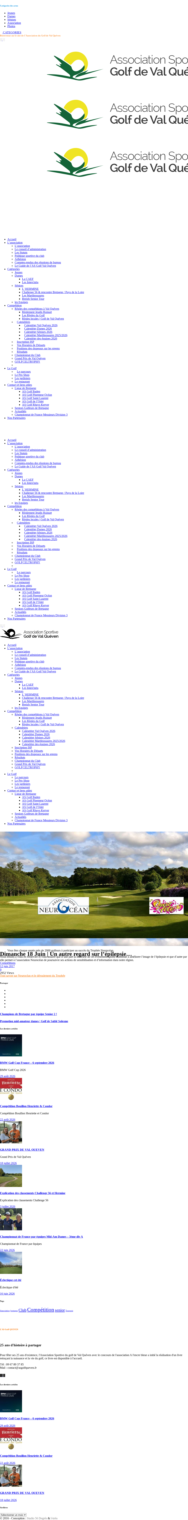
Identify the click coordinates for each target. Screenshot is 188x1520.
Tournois (69, 1311)
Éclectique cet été (10, 1280)
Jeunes (11, 13)
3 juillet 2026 (7, 1206)
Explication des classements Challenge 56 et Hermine (32, 1193)
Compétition (40, 1309)
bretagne (14, 1311)
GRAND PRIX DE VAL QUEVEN (22, 1149)
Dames (11, 16)
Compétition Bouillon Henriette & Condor (26, 1106)
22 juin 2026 (7, 1250)
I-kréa (54, 1518)
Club (22, 1310)
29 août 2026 (7, 1076)
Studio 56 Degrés (37, 1518)
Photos (11, 26)
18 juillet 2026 (8, 1163)
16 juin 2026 (7, 1293)
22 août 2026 (7, 1119)
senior (60, 1310)
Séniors (11, 19)
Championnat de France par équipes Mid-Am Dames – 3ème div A (41, 1236)
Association (14, 22)
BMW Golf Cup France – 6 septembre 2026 (27, 1062)
